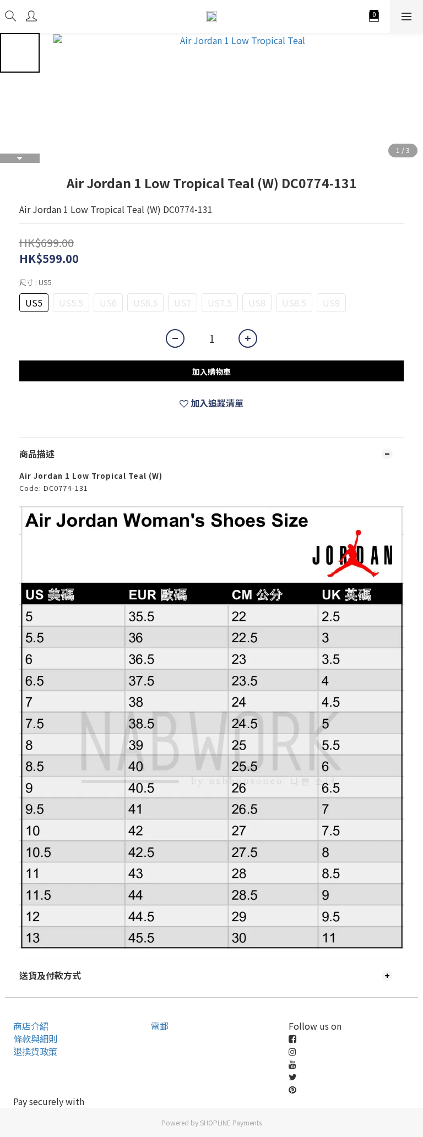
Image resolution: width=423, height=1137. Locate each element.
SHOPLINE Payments (231, 1122)
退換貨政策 (35, 1051)
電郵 (160, 1025)
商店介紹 (30, 1025)
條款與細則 (35, 1038)
